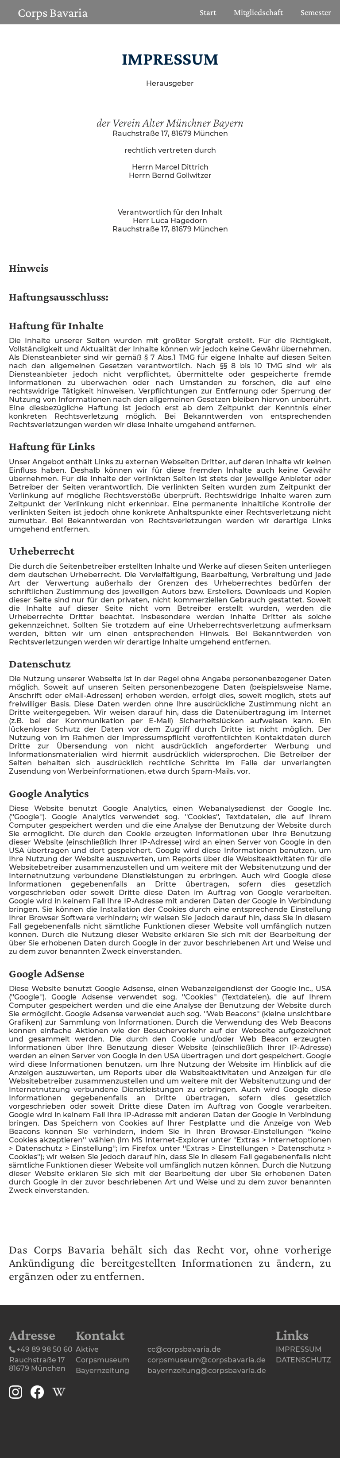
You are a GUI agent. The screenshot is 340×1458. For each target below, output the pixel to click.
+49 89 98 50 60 (44, 1349)
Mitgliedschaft (258, 12)
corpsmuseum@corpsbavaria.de (206, 1360)
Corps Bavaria (53, 12)
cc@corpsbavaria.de (184, 1349)
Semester (316, 12)
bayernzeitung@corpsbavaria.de (206, 1370)
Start (208, 12)
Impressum (298, 1349)
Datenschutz (303, 1360)
